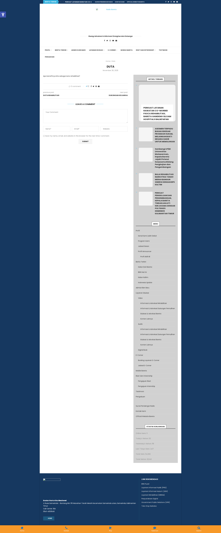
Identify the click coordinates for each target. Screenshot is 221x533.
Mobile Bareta (126, 50)
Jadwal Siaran (143, 246)
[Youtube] (174, 2)
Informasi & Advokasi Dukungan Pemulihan (157, 308)
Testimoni (163, 50)
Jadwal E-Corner (144, 365)
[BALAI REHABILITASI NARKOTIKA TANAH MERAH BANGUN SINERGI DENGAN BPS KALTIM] (146, 180)
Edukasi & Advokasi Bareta (150, 313)
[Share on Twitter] (93, 86)
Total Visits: (140, 454)
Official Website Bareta (135, 2)
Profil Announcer (144, 251)
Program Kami (144, 241)
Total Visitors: (141, 459)
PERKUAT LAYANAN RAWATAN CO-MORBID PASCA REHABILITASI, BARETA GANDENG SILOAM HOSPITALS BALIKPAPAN (157, 113)
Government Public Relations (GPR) (155, 502)
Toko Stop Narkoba (149, 506)
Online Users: (141, 433)
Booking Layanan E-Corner (148, 360)
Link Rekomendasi (149, 479)
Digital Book (142, 350)
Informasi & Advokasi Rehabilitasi (153, 303)
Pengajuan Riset (144, 381)
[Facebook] (165, 2)
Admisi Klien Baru (78, 50)
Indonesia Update (145, 282)
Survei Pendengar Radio (104, 2)
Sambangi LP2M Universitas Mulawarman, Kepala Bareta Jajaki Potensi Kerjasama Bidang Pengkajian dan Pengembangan (164, 158)
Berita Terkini (60, 50)
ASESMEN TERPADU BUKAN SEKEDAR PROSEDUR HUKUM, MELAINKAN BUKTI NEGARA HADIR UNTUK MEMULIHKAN (165, 135)
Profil (47, 50)
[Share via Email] (99, 86)
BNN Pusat (145, 484)
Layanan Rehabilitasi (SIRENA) (153, 495)
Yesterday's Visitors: (144, 444)
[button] (3, 15)
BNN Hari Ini (142, 272)
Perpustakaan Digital (149, 498)
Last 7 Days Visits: (143, 449)
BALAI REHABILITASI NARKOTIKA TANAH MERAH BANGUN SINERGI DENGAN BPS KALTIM (165, 179)
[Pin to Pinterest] (96, 86)
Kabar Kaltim (143, 277)
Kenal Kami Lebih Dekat (147, 236)
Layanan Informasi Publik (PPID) (154, 487)
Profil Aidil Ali (145, 256)
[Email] (177, 2)
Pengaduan (49, 57)
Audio (140, 324)
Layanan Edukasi (96, 50)
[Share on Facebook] (91, 86)
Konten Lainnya (146, 319)
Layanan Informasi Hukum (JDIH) (154, 491)
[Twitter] (168, 2)
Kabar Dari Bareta (145, 267)
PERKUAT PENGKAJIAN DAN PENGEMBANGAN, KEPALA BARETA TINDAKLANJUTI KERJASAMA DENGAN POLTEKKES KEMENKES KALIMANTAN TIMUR (165, 203)
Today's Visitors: (142, 438)
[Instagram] (171, 2)
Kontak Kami (120, 2)
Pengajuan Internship (146, 386)
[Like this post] (88, 86)
